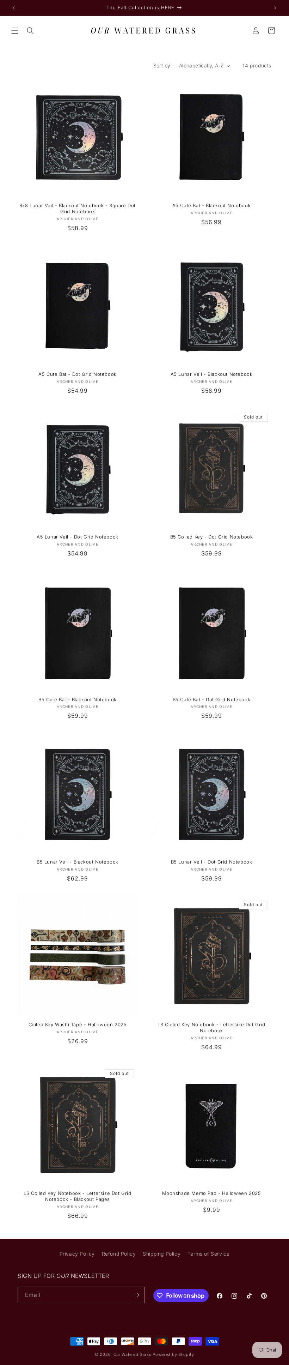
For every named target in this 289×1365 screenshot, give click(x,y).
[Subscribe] (136, 1295)
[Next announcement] (275, 8)
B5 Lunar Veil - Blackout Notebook (77, 862)
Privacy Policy (77, 1254)
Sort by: (162, 65)
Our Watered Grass (132, 1354)
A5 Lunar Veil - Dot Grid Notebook (77, 537)
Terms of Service (208, 1254)
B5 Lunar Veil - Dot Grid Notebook (211, 862)
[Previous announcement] (13, 8)
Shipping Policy (161, 1254)
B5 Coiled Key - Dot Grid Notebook (211, 537)
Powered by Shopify (173, 1354)
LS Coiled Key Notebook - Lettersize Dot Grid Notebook (211, 1027)
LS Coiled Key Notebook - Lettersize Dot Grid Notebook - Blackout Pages (77, 1196)
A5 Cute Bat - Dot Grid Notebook (77, 374)
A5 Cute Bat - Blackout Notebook (211, 205)
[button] (15, 30)
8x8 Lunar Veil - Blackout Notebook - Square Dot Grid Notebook (77, 208)
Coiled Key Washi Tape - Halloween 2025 (78, 1024)
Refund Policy (119, 1254)
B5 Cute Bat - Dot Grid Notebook (212, 699)
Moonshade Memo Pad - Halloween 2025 (211, 1193)
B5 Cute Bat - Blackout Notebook (77, 699)
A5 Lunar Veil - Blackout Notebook (212, 374)
